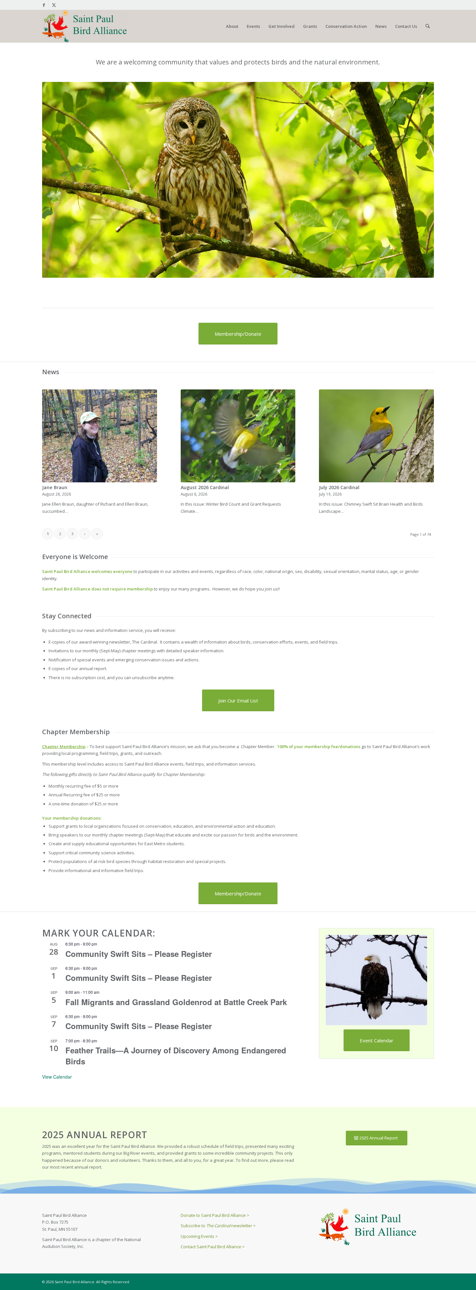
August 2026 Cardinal (205, 487)
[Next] (419, 180)
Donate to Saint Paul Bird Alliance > (215, 1215)
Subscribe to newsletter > (218, 1225)
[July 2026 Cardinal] (376, 435)
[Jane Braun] (99, 435)
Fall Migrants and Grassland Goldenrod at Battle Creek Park (176, 1001)
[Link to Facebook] (44, 5)
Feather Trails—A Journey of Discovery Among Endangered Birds (175, 1056)
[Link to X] (54, 5)
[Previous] (56, 180)
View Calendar (57, 1076)
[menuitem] (232, 26)
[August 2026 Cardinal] (238, 435)
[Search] (427, 26)
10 (261, 269)
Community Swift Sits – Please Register (138, 953)
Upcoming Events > (199, 1236)
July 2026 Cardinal (339, 487)
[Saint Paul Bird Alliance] (84, 26)
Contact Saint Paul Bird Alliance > (213, 1247)
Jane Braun (54, 487)
